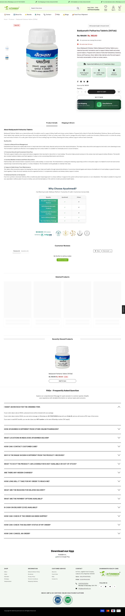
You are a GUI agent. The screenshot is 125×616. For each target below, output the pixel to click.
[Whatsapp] (87, 81)
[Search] (55, 8)
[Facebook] (78, 81)
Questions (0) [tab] (24, 251)
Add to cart (101, 92)
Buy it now (99, 97)
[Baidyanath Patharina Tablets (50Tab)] (62, 357)
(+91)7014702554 (83, 583)
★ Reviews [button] (123, 309)
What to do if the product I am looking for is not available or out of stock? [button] (40, 464)
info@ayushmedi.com (84, 588)
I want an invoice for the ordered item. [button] (22, 407)
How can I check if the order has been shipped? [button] (25, 516)
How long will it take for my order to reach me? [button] (27, 481)
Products (11, 19)
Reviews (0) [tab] (16, 251)
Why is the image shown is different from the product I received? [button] (34, 455)
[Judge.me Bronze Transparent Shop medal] (72, 233)
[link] (119, 92)
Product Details (51, 123)
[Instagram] (105, 586)
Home (5, 19)
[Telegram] (81, 81)
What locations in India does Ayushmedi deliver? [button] (26, 438)
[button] (62, 407)
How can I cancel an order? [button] (17, 533)
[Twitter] (114, 586)
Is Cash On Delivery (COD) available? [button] (20, 507)
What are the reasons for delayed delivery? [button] (24, 490)
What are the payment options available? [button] (23, 499)
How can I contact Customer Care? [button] (20, 446)
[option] (42, 53)
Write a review (62, 260)
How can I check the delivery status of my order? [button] (27, 525)
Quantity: (79, 88)
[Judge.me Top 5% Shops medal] (80, 233)
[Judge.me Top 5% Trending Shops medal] (87, 233)
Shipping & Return (68, 123)
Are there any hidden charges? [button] (18, 472)
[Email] (84, 81)
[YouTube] (110, 586)
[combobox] (53, 8)
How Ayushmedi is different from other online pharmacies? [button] (31, 429)
